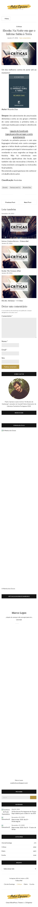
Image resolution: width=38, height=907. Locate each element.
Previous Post (10, 202)
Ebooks (5, 187)
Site (3, 358)
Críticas (19, 26)
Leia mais (23, 620)
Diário (3, 851)
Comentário (7, 316)
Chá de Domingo (7, 843)
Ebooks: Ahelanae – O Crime (12, 301)
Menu (6, 19)
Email (4, 349)
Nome (5, 341)
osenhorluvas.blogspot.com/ (19, 783)
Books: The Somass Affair (11, 271)
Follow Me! (19, 880)
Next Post (27, 202)
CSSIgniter (28, 902)
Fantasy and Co (15, 187)
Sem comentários (25, 38)
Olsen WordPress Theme (14, 902)
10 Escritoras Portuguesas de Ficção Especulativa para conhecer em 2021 (24, 812)
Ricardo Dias (27, 187)
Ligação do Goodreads (19, 131)
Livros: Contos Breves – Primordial (15, 241)
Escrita (4, 855)
